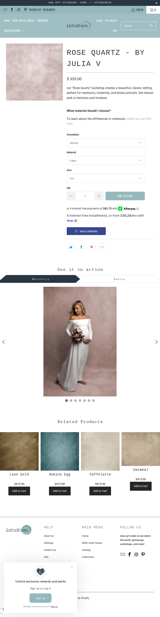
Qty (69, 187)
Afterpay (48, 542)
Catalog (86, 549)
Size (69, 170)
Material (71, 152)
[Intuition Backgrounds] (79, 25)
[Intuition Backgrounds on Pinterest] (25, 10)
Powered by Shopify (78, 598)
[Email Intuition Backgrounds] (5, 10)
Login (139, 9)
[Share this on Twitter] (71, 247)
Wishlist (35, 9)
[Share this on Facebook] (81, 247)
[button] (44, 21)
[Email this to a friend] (102, 247)
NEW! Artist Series (92, 542)
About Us (49, 535)
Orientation (73, 134)
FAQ (46, 557)
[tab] (41, 278)
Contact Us (50, 549)
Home (85, 535)
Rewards (49, 9)
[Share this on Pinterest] (91, 247)
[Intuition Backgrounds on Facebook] (12, 10)
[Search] (151, 25)
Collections (88, 557)
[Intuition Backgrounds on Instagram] (18, 10)
